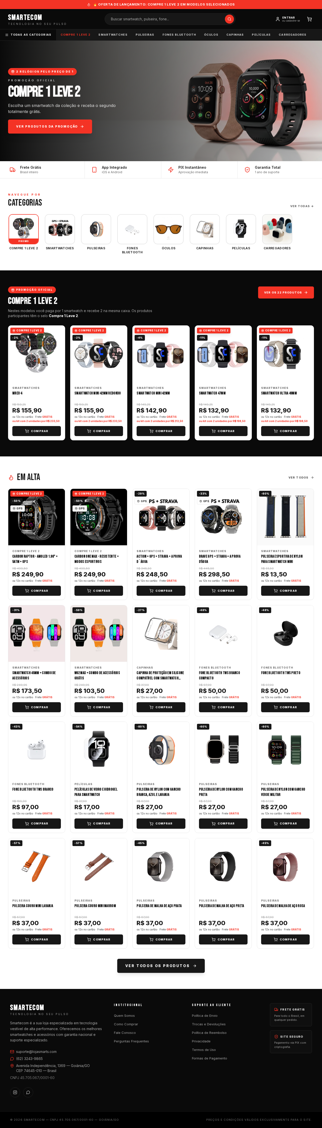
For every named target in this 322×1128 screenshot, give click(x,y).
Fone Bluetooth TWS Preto (280, 673)
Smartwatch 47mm (212, 393)
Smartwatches (112, 34)
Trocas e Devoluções (209, 1024)
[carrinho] (309, 19)
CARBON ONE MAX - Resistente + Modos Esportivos (96, 559)
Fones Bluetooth (179, 34)
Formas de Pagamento (209, 1058)
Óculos (211, 34)
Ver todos (298, 477)
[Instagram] (15, 1092)
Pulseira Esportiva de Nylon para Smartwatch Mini (282, 559)
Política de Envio (205, 1016)
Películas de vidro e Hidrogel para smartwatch (95, 792)
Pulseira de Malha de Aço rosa (283, 906)
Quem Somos (124, 1016)
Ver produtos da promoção (47, 126)
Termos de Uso (204, 1050)
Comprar (39, 431)
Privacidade (201, 1041)
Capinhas (235, 34)
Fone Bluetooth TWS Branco (33, 789)
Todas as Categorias (31, 34)
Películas (261, 34)
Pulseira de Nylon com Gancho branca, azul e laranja (159, 792)
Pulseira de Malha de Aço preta (221, 906)
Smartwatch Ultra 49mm (279, 393)
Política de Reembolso (209, 1033)
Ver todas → (302, 206)
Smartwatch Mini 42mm (153, 393)
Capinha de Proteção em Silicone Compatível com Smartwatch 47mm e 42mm (160, 678)
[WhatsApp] (28, 1092)
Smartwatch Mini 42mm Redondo (97, 393)
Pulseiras (145, 34)
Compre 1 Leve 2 (76, 34)
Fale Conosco (125, 1033)
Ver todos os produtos (157, 966)
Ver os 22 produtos (283, 292)
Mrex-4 (17, 393)
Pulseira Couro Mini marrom (95, 906)
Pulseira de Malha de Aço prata (159, 906)
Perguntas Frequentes (131, 1041)
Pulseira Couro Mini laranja (32, 906)
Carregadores (292, 34)
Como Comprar (126, 1024)
